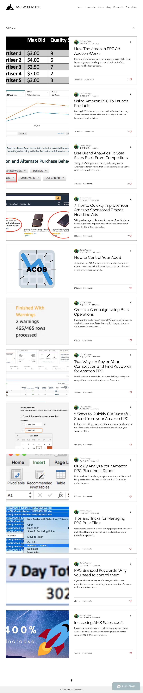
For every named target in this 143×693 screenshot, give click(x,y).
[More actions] (131, 42)
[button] (133, 28)
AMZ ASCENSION (28, 7)
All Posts (10, 27)
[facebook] (71, 680)
